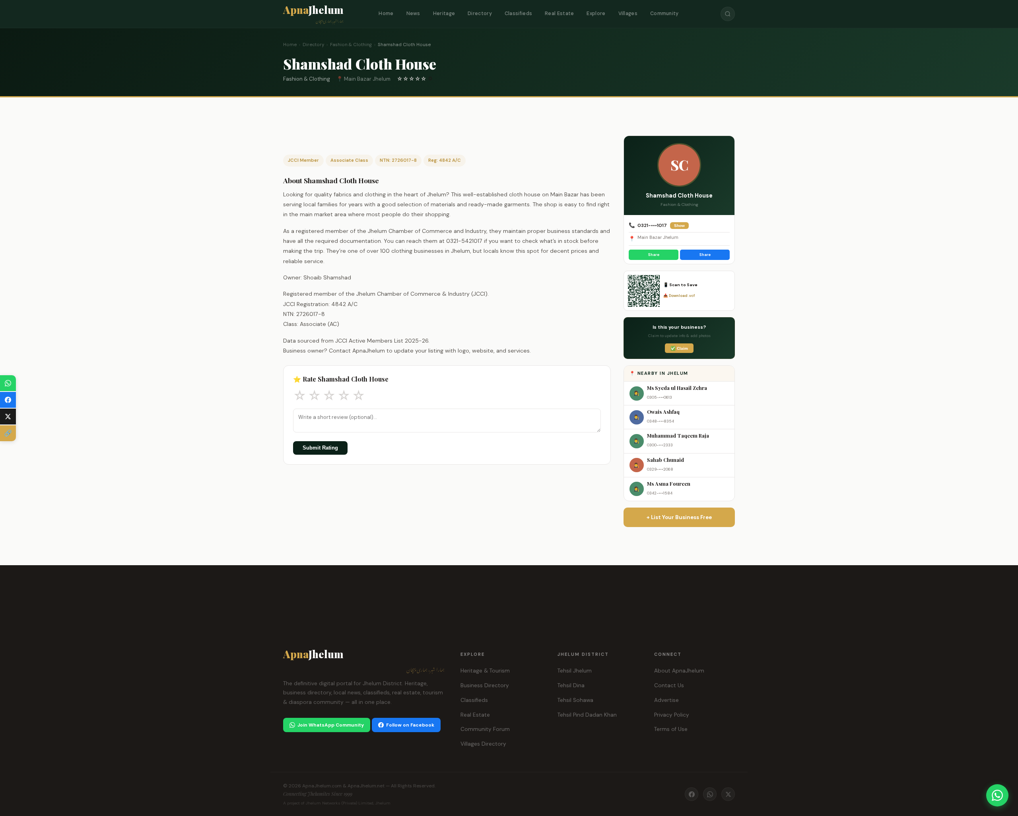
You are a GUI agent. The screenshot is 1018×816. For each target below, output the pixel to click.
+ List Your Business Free (679, 517)
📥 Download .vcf (679, 295)
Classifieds (518, 13)
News (413, 13)
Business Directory (484, 685)
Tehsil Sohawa (575, 700)
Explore (596, 13)
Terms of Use (671, 729)
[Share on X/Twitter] (8, 416)
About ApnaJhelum (679, 670)
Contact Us (669, 685)
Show (679, 225)
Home (386, 13)
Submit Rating (320, 448)
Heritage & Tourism (485, 670)
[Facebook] (691, 794)
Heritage (444, 13)
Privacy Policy (671, 714)
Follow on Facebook (410, 725)
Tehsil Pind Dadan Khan (587, 714)
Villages (627, 13)
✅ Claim (679, 348)
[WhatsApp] (710, 794)
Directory (480, 13)
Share (653, 254)
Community (664, 13)
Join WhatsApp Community (330, 725)
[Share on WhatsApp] (8, 383)
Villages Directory (483, 743)
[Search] (728, 14)
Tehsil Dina (571, 685)
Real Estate (559, 13)
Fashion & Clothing (351, 45)
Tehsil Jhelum (575, 670)
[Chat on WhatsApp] (997, 795)
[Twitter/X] (728, 794)
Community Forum (485, 729)
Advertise (666, 700)
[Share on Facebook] (8, 400)
